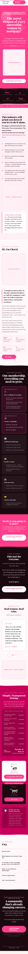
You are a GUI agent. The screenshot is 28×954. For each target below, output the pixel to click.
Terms (17, 947)
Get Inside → (9, 357)
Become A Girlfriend (17, 2)
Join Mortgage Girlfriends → (14, 81)
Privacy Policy (12, 947)
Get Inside (14, 799)
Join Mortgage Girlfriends (14, 777)
